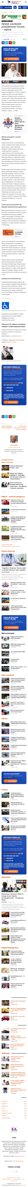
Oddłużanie (12, 781)
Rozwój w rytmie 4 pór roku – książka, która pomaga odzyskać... (18, 985)
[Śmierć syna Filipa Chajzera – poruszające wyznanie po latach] (5, 1046)
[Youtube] (16, 1171)
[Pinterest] (10, 42)
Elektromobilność (8, 675)
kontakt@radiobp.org (16, 336)
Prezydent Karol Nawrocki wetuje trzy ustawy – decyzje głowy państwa (18, 592)
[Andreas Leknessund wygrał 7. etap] (5, 467)
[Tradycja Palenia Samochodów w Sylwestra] (5, 747)
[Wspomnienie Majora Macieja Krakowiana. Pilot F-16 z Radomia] (5, 755)
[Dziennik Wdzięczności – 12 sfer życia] (5, 978)
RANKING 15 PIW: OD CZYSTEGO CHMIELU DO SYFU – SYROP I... (18, 1038)
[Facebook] (3, 42)
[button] (2, 2)
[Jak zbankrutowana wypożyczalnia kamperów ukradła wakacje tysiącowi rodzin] (5, 795)
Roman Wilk (6, 39)
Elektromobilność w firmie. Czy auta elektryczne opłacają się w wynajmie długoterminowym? (18, 696)
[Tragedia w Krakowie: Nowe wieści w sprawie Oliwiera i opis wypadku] (14, 560)
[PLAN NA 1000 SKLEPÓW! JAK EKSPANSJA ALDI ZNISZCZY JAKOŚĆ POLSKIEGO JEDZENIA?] (5, 519)
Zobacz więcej (23, 1185)
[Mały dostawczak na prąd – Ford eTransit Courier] (5, 712)
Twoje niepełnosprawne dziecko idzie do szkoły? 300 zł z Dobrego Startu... (18, 607)
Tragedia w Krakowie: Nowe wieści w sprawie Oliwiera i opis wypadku (14, 569)
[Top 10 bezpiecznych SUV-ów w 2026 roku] (5, 1030)
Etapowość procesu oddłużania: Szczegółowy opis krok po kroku (18, 1090)
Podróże (5, 790)
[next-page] (5, 492)
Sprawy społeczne (8, 551)
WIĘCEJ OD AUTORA (7, 462)
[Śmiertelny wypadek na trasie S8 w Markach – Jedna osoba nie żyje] (5, 584)
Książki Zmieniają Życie (10, 948)
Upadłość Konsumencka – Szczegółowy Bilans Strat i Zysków (17, 1066)
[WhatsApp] (13, 42)
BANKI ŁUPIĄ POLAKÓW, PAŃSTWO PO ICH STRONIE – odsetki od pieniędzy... (18, 537)
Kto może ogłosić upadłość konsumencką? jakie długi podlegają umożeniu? (18, 1082)
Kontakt (18, 1177)
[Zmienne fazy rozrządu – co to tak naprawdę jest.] (5, 668)
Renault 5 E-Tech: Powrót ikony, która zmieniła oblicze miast (18, 704)
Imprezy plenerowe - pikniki (7, 891)
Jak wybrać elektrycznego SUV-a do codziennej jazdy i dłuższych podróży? (18, 688)
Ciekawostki (4, 477)
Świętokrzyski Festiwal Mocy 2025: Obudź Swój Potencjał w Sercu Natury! (18, 929)
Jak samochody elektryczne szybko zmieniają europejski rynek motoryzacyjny (18, 680)
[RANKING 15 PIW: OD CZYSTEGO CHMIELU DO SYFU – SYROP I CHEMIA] (5, 1038)
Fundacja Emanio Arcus (7, 1179)
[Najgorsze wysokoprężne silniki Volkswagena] (5, 638)
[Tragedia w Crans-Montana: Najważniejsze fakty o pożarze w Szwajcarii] (5, 739)
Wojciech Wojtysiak (6, 572)
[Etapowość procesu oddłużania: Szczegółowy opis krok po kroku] (5, 1090)
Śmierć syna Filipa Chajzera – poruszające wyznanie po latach (18, 1046)
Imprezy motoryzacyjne (7, 544)
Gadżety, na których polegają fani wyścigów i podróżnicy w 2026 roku (18, 827)
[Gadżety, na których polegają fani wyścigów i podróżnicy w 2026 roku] (5, 828)
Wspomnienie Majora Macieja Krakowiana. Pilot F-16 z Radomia (18, 754)
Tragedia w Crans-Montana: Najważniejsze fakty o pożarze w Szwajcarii (18, 739)
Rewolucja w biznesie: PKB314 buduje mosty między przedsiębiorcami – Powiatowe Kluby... (13, 897)
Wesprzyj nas (12, 402)
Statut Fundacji (14, 1180)
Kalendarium (6, 877)
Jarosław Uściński (11, 342)
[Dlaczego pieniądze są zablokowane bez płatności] (5, 804)
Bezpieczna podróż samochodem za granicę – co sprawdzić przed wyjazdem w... (18, 812)
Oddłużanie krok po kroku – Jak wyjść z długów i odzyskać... (17, 1058)
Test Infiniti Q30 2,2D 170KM (18, 651)
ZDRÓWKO (18, 340)
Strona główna (5, 12)
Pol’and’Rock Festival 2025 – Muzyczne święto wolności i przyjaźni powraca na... (18, 914)
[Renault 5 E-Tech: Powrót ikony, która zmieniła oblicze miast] (5, 704)
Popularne (4, 469)
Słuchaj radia (13, 59)
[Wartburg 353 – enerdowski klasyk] (5, 1018)
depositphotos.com (20, 1156)
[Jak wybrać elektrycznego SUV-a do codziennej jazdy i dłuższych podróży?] (5, 688)
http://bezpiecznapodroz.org (14, 447)
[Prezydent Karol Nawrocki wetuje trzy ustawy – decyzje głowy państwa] (5, 592)
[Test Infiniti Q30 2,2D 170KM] (5, 653)
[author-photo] (14, 443)
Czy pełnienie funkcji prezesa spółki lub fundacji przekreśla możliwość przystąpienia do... (18, 1074)
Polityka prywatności (11, 1177)
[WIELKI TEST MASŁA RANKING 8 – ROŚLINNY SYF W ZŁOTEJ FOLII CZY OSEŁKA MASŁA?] (5, 475)
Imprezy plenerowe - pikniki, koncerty (11, 546)
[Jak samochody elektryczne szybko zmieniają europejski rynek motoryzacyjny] (5, 680)
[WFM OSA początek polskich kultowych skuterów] (5, 646)
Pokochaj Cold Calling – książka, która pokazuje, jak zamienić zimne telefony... (17, 953)
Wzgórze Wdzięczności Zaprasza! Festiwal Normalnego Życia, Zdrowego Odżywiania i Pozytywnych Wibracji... (18, 939)
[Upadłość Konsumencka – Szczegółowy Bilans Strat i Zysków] (5, 1066)
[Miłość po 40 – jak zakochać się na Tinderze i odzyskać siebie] (5, 970)
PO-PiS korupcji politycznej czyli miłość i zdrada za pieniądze (20, 427)
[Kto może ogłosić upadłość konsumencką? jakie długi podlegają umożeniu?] (5, 1082)
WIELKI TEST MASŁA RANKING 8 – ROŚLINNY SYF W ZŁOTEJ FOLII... (18, 1010)
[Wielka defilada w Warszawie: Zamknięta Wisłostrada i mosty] (5, 724)
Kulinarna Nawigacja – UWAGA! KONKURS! (7, 427)
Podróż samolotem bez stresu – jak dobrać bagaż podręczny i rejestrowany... (18, 819)
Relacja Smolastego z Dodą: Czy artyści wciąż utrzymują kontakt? (18, 731)
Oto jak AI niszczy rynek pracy (18, 509)
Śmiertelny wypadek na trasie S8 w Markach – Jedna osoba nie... (18, 584)
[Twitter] (6, 42)
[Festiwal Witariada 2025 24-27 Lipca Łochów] (5, 922)
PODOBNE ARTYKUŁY (8, 460)
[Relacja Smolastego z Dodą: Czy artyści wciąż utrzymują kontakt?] (5, 731)
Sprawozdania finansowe (19, 1179)
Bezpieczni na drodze (6, 565)
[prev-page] (3, 492)
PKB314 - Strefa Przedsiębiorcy (13, 497)
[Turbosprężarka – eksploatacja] (5, 661)
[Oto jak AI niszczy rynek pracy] (5, 511)
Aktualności (11, 12)
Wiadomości (10, 21)
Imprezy (4, 719)
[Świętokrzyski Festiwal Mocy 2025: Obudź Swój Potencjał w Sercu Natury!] (5, 930)
